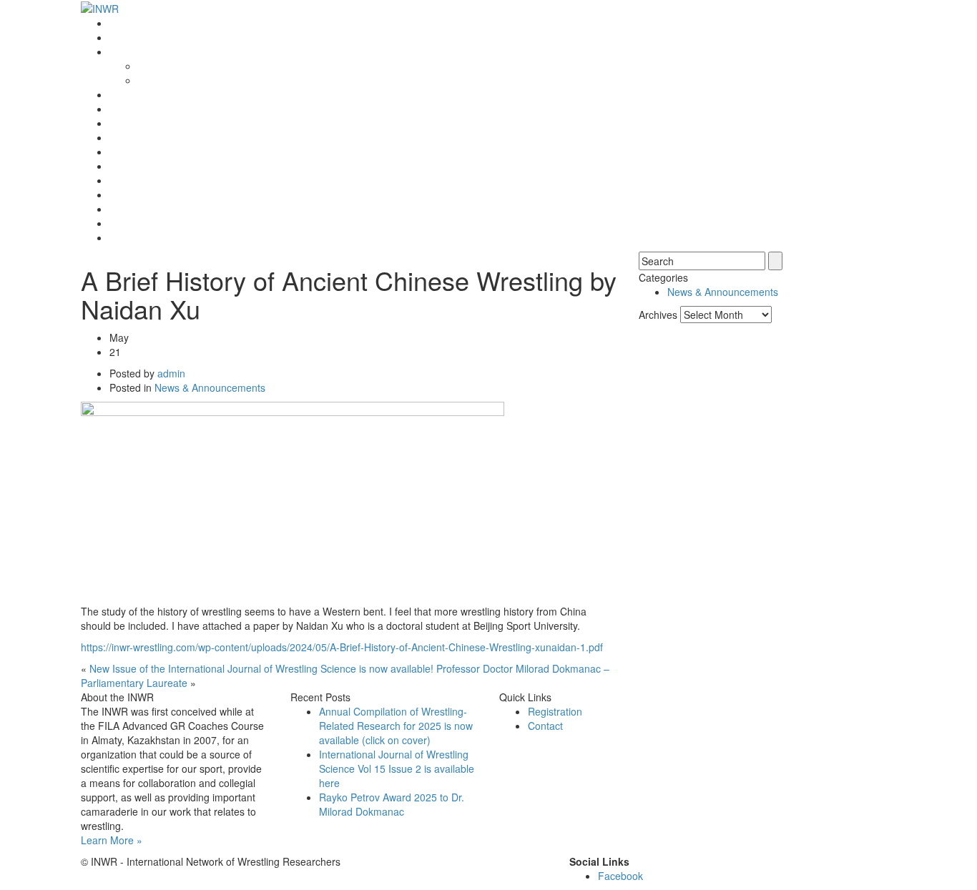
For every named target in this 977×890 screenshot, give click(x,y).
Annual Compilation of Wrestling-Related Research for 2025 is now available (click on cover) (396, 725)
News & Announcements (209, 387)
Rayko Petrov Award (155, 94)
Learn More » (111, 840)
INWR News (136, 37)
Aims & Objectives (179, 80)
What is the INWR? (152, 51)
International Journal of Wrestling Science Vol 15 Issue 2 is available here (396, 768)
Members (130, 180)
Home (123, 23)
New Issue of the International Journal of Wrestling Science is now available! (261, 668)
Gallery (125, 209)
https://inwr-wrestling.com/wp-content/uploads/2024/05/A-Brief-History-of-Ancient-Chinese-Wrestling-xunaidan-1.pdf (342, 647)
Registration (136, 166)
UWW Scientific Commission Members (196, 237)
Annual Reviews (145, 137)
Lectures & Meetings (155, 123)
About (151, 66)
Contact (126, 223)
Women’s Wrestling (153, 151)
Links (121, 194)
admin (171, 373)
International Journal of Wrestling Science (203, 109)
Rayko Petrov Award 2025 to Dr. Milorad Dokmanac (391, 804)
